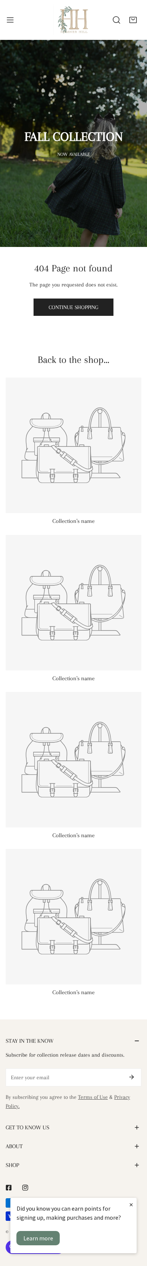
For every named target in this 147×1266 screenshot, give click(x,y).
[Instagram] (25, 1187)
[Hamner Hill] (73, 19)
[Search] (116, 20)
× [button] (131, 1204)
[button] (133, 20)
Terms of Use (93, 1097)
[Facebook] (8, 1187)
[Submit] (131, 1077)
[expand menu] (10, 19)
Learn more (38, 1238)
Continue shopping (73, 307)
